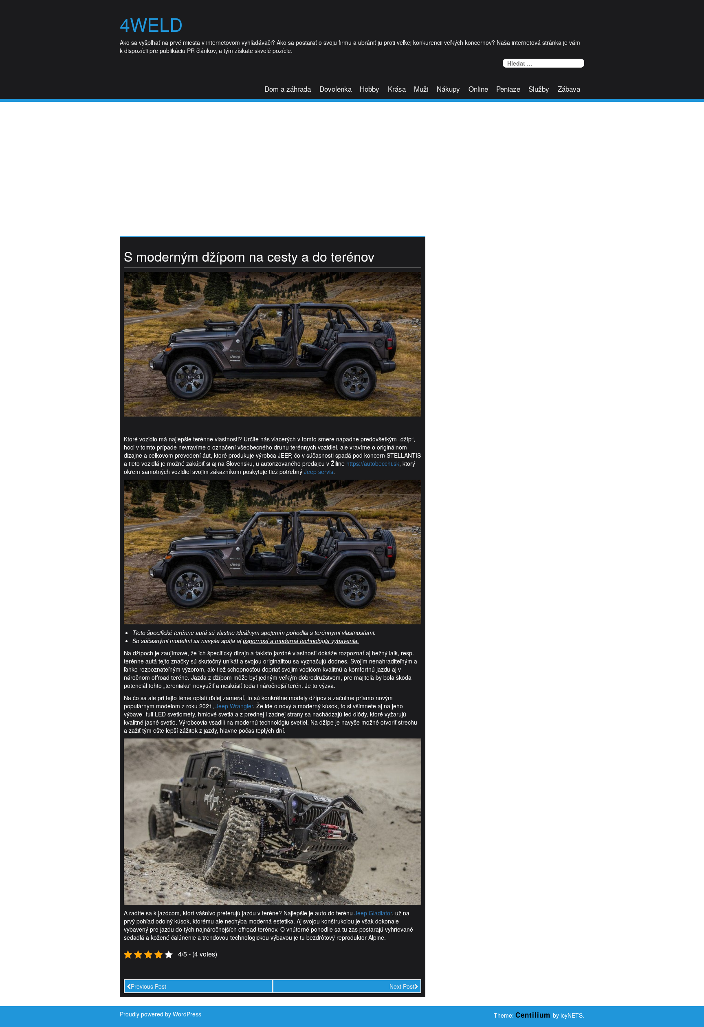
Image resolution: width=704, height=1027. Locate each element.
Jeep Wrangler (234, 706)
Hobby (369, 89)
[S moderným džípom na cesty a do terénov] (272, 343)
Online (478, 89)
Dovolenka (335, 89)
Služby (538, 89)
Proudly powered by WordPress (160, 1014)
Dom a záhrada (287, 89)
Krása (397, 89)
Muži (421, 89)
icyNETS (572, 1015)
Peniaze (508, 89)
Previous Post (148, 986)
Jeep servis (318, 471)
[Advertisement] (352, 163)
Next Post (401, 986)
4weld (151, 24)
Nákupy (448, 89)
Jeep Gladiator (373, 913)
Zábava (569, 89)
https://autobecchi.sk (372, 463)
